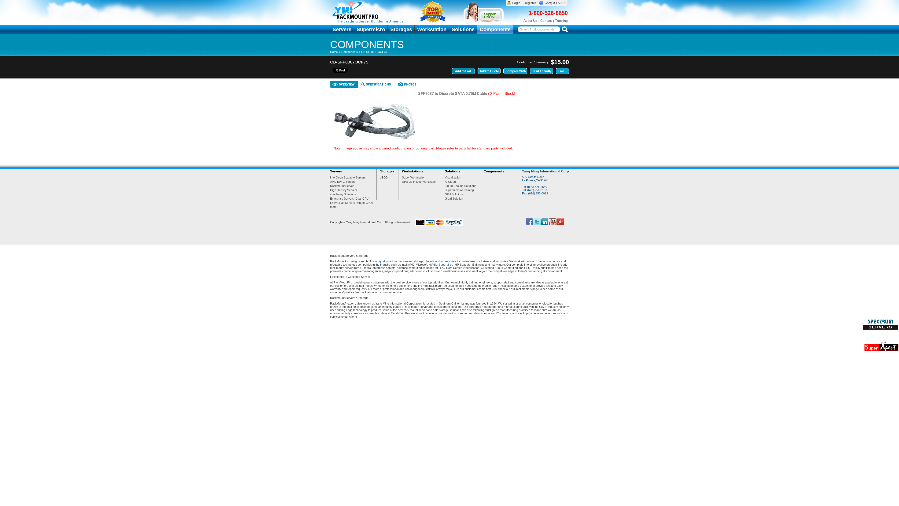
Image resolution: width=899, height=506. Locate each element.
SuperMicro (446, 264)
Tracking (561, 20)
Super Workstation (413, 177)
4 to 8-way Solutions (343, 194)
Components (495, 29)
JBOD (384, 177)
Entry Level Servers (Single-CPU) (351, 203)
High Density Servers (343, 190)
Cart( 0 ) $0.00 (555, 3)
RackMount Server (342, 186)
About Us (530, 20)
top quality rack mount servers (394, 261)
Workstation (431, 29)
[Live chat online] (484, 23)
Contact (546, 20)
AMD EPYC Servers (342, 181)
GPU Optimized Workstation (419, 181)
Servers (341, 29)
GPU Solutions (454, 194)
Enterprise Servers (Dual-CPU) (349, 198)
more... (334, 207)
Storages (401, 29)
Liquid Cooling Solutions (460, 186)
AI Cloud (450, 181)
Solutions (463, 29)
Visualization (453, 177)
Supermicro (371, 29)
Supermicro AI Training (459, 190)
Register (530, 3)
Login (516, 3)
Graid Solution (454, 198)
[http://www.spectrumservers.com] (881, 328)
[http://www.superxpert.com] (881, 353)
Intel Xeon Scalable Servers (347, 177)
